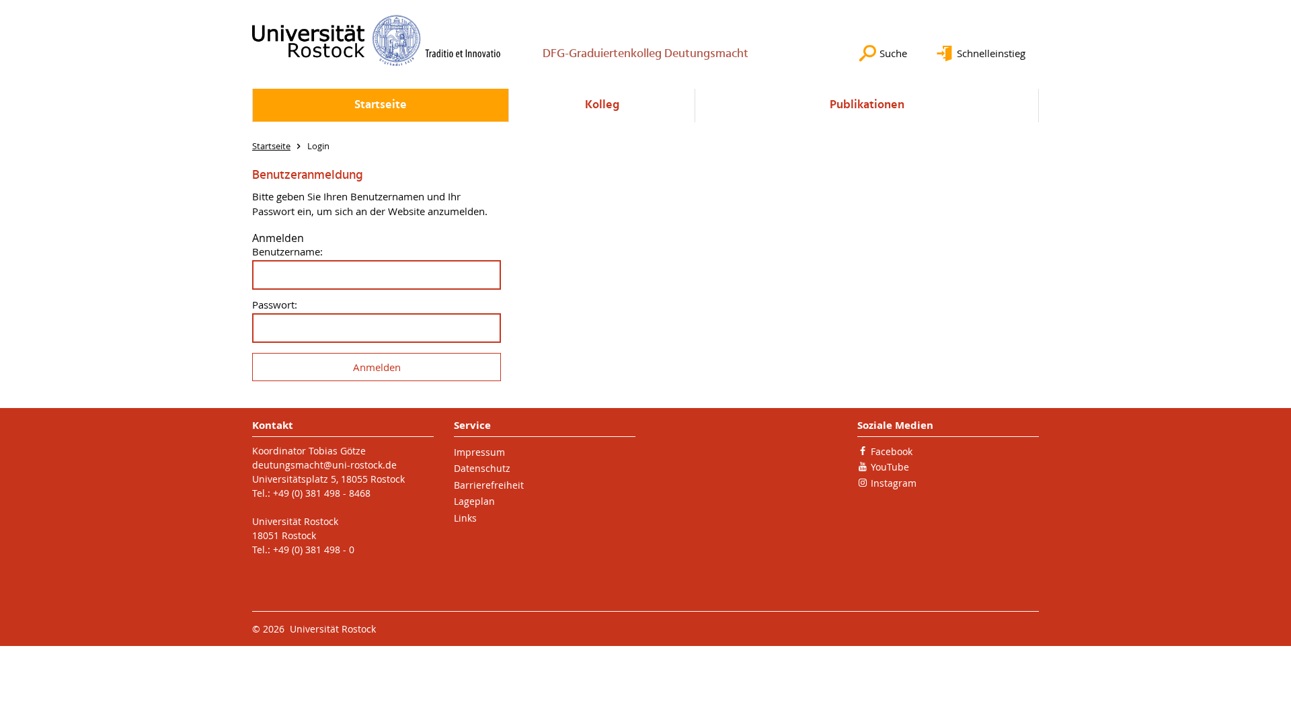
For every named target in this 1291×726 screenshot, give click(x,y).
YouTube (890, 466)
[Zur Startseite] (376, 40)
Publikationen (867, 105)
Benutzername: (287, 252)
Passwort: (274, 305)
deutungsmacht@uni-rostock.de (324, 464)
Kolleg (602, 105)
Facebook (891, 451)
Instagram (893, 483)
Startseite (380, 105)
